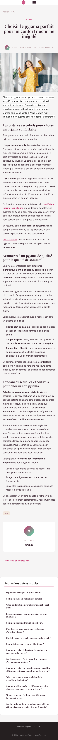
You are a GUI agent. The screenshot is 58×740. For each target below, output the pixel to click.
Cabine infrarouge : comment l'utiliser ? (25, 644)
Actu (13, 12)
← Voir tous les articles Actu (16, 560)
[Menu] (34, 2)
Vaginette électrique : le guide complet (24, 592)
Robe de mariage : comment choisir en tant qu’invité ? (26, 615)
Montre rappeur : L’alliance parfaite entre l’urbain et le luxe (25, 696)
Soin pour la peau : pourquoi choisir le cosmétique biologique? (24, 678)
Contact (38, 726)
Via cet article (10, 239)
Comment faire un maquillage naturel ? (24, 598)
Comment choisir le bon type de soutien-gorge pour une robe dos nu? (28, 651)
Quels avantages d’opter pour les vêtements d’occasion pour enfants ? (26, 660)
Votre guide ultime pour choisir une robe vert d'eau (27, 606)
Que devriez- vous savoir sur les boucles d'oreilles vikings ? (25, 630)
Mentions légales (23, 726)
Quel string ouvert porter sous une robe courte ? (28, 638)
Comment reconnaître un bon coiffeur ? (24, 622)
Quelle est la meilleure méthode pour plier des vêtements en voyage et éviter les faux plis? (28, 705)
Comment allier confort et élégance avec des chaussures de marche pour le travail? (27, 687)
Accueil (6, 12)
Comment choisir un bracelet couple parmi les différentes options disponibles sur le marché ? (28, 669)
